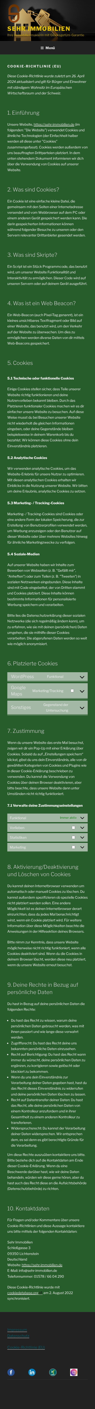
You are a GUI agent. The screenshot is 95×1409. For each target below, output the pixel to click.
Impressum (17, 1330)
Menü (50, 48)
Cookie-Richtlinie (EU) (26, 1347)
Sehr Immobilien (38, 28)
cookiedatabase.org (22, 1293)
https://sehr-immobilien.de (54, 124)
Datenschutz (18, 1336)
